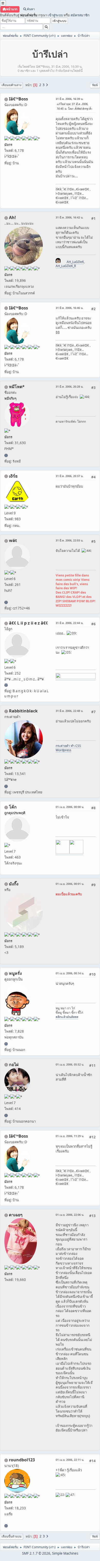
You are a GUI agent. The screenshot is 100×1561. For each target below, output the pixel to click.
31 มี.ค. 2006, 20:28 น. (69, 386)
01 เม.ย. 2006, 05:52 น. (70, 1064)
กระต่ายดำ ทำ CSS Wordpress (68, 748)
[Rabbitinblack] (6, 786)
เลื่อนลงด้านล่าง (11, 85)
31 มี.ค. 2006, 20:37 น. (69, 476)
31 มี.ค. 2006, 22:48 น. (69, 711)
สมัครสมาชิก (80, 15)
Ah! (12, 217)
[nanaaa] (6, 1525)
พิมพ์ (95, 85)
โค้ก (13, 807)
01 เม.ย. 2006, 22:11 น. (70, 1460)
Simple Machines (65, 1553)
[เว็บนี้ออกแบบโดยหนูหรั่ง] (6, 1044)
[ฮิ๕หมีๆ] (6, 455)
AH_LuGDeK (75, 262)
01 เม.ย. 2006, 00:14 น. (70, 973)
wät (13, 540)
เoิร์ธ (13, 476)
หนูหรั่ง (15, 973)
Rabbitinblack (23, 711)
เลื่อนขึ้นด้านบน (12, 1536)
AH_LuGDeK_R (66, 266)
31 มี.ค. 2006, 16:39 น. (69, 99)
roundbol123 (22, 1460)
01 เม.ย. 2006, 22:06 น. (70, 1215)
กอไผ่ (13, 1064)
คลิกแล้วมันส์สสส (67, 1017)
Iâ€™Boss (18, 99)
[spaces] (6, 1115)
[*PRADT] (6, 602)
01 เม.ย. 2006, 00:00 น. (70, 807)
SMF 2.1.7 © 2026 (36, 1553)
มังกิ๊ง (13, 884)
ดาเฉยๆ (16, 1215)
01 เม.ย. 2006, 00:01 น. (70, 884)
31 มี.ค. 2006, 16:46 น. (69, 308)
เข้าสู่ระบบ (55, 15)
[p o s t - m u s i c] (6, 685)
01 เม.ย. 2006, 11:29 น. (70, 1136)
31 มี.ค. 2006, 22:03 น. (69, 540)
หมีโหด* (17, 386)
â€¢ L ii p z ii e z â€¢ (28, 623)
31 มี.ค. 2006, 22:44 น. (69, 623)
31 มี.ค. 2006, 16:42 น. (69, 217)
